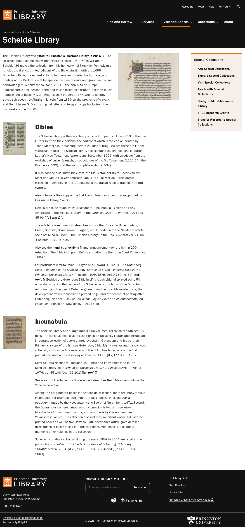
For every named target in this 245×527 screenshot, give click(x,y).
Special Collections (31, 32)
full (51, 217)
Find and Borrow (119, 21)
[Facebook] (96, 501)
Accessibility (13, 522)
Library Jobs (176, 492)
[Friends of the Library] (131, 501)
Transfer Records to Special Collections (217, 121)
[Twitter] (88, 501)
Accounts (187, 6)
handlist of (66, 247)
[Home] (25, 15)
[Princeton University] (204, 521)
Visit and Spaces (176, 21)
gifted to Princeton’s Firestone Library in (69, 56)
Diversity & (21, 517)
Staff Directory (177, 485)
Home (5, 32)
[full (88, 372)
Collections (206, 21)
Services (148, 21)
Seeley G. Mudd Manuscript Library (216, 103)
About (228, 21)
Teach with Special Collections (211, 91)
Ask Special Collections (214, 69)
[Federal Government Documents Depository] (113, 502)
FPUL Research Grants (213, 113)
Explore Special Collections (216, 75)
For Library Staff (178, 478)
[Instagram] (104, 501)
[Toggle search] (238, 6)
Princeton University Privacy (189, 499)
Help (211, 6)
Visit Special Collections (214, 82)
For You (223, 6)
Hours (200, 6)
